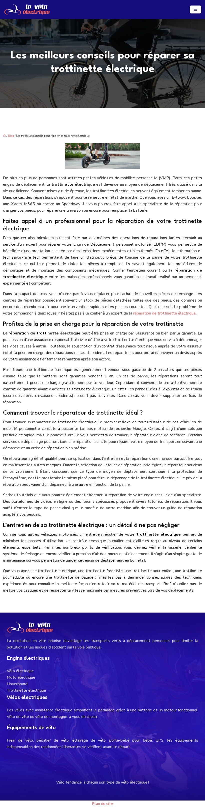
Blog (11, 136)
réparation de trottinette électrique (164, 313)
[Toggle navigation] (195, 9)
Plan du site (102, 804)
